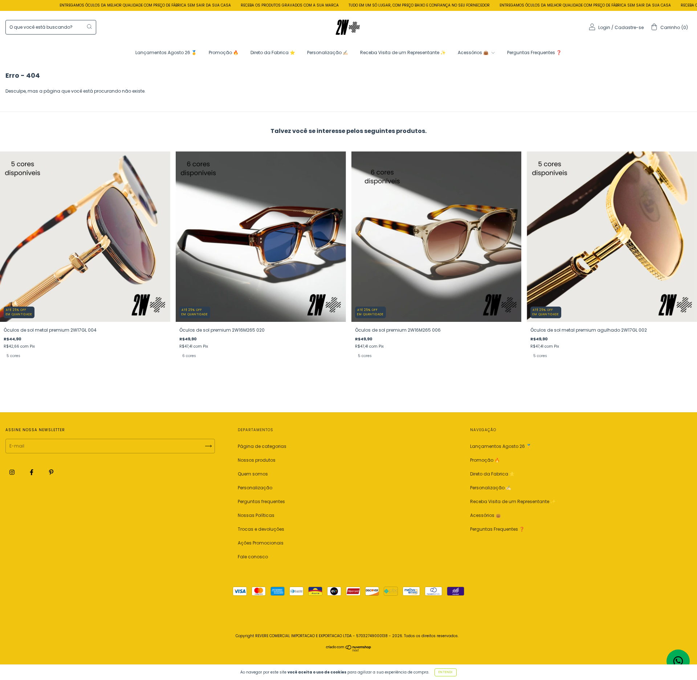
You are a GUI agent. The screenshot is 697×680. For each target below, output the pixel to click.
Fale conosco (253, 557)
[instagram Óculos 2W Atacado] (12, 472)
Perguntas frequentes (261, 501)
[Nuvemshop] (348, 650)
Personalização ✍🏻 (327, 52)
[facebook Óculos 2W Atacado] (32, 472)
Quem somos (253, 474)
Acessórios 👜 (474, 52)
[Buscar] (89, 26)
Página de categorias (262, 446)
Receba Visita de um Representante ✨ (403, 52)
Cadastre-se (629, 27)
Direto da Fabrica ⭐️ (272, 52)
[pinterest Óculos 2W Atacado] (51, 472)
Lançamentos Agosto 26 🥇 (166, 52)
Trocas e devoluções (261, 529)
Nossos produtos (257, 460)
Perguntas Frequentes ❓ (534, 52)
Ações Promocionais (261, 543)
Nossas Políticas (256, 515)
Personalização (255, 488)
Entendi (446, 672)
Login (604, 27)
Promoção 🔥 (224, 52)
